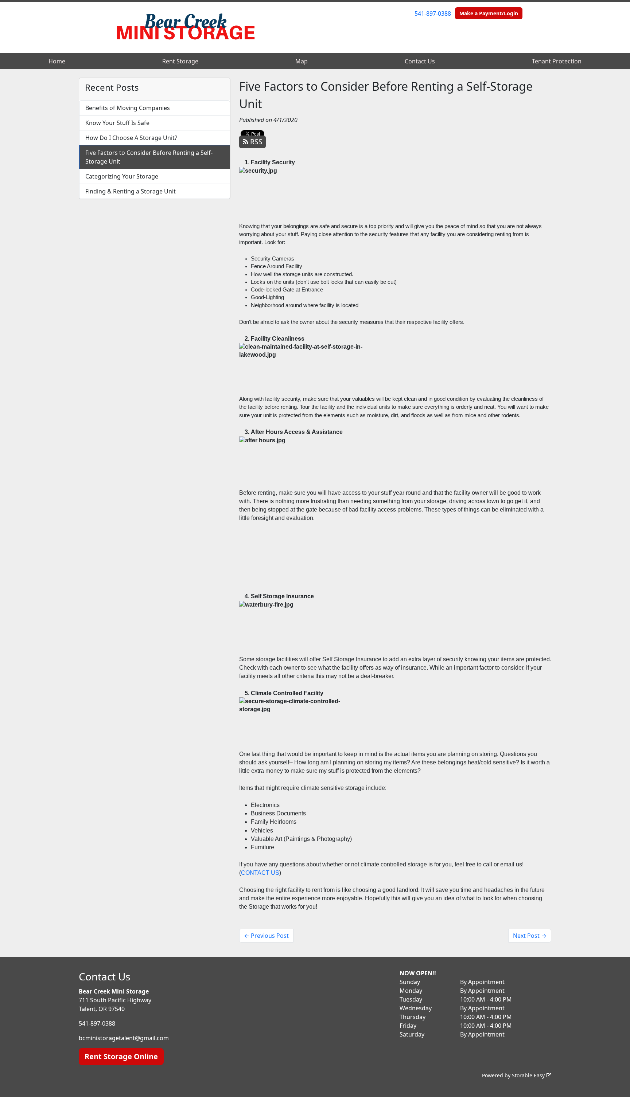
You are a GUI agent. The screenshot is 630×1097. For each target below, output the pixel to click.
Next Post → (530, 936)
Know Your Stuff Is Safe (117, 123)
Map (301, 61)
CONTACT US (260, 873)
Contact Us (420, 61)
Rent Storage (180, 61)
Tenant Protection (557, 61)
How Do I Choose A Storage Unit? (131, 138)
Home (56, 61)
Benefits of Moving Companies (127, 108)
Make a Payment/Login (488, 13)
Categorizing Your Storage (121, 176)
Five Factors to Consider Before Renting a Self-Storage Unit (149, 157)
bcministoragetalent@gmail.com (124, 1038)
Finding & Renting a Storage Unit (130, 191)
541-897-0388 (433, 13)
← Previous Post (266, 936)
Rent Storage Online (121, 1056)
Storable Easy (529, 1075)
